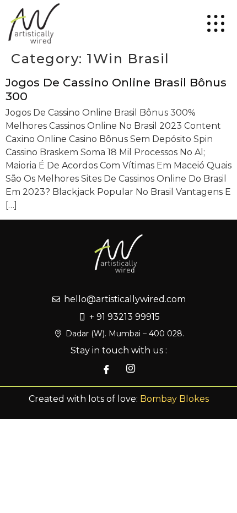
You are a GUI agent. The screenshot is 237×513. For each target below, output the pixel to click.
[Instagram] (130, 369)
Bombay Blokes (174, 399)
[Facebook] (106, 369)
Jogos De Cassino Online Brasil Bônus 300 (116, 89)
